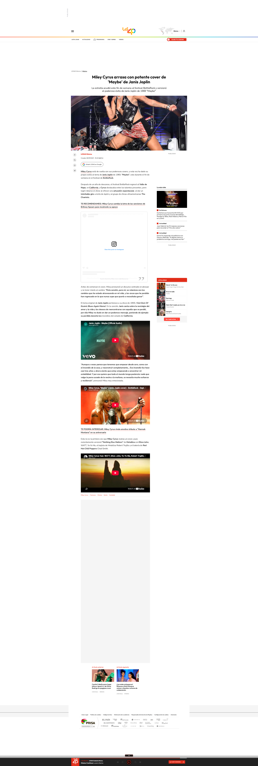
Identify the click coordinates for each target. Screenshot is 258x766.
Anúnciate (174, 715)
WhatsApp (74, 165)
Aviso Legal (85, 715)
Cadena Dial (141, 722)
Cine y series (112, 39)
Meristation (160, 725)
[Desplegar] (129, 755)
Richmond (105, 725)
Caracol (164, 720)
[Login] (184, 31)
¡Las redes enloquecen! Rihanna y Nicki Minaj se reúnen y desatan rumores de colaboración (127, 687)
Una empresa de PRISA (88, 721)
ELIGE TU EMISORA (176, 762)
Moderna (114, 725)
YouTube (123, 701)
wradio (125, 722)
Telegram (74, 170)
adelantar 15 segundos (135, 762)
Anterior (118, 762)
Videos (121, 39)
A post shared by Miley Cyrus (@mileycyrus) (114, 279)
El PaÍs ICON (133, 725)
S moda (141, 725)
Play (129, 762)
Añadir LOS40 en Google (94, 164)
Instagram (127, 701)
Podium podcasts (125, 725)
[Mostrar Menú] (74, 31)
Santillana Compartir (136, 720)
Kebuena (163, 722)
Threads (139, 701)
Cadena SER (144, 720)
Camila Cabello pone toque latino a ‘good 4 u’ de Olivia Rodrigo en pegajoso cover (101, 686)
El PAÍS (106, 720)
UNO (119, 722)
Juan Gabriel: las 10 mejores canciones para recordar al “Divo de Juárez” (170, 227)
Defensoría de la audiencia (121, 715)
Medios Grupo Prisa (88, 726)
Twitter (74, 160)
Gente (105, 495)
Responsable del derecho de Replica (142, 715)
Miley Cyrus (84, 495)
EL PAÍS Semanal (148, 722)
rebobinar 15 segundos (122, 762)
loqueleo (150, 725)
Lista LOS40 (75, 39)
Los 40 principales (115, 720)
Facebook (74, 155)
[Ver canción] (162, 286)
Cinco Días (133, 722)
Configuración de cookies (161, 715)
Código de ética (107, 715)
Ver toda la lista (171, 319)
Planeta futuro (155, 722)
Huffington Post (109, 722)
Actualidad (86, 39)
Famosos (93, 495)
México (176, 31)
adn (157, 720)
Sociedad (112, 495)
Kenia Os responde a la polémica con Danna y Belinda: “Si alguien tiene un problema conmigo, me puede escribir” (171, 237)
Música (84, 71)
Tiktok (119, 701)
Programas (100, 39)
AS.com (151, 720)
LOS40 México (129, 31)
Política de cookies (95, 715)
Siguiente (140, 762)
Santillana (125, 720)
